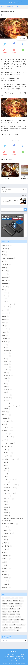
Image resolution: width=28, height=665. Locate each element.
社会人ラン (6, 555)
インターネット (7, 430)
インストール (5, 624)
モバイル (4, 630)
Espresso (7, 364)
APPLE (6, 293)
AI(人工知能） (6, 245)
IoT (4, 261)
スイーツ (5, 449)
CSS (6, 358)
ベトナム (5, 527)
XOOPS (10, 619)
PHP (6, 383)
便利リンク (14, 660)
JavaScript (6, 264)
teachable (5, 329)
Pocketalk (6, 313)
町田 (4, 552)
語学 (4, 571)
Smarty (18, 614)
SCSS (6, 386)
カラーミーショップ (8, 443)
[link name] (12, 225)
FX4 (4, 255)
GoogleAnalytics (18, 603)
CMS (13, 598)
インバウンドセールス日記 (11, 484)
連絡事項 (7, 512)
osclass (5, 286)
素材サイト (6, 558)
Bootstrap (8, 598)
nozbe (14, 611)
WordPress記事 (19, 656)
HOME (14, 651)
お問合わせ (14, 658)
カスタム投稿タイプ (21, 624)
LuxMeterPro (5, 608)
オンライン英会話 (8, 436)
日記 (6, 501)
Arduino (5, 248)
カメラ (5, 440)
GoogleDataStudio (8, 258)
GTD (6, 473)
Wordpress (4, 619)
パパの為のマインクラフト (10, 459)
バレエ (6, 490)
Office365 (5, 283)
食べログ (5, 581)
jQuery (6, 372)
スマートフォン (7, 452)
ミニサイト (6, 530)
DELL (3, 600)
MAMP (18, 608)
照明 (6, 510)
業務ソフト (7, 307)
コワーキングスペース (10, 487)
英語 (4, 565)
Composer (7, 355)
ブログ (5, 462)
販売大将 (5, 574)
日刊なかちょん (8, 498)
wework (5, 411)
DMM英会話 (9, 600)
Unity (4, 335)
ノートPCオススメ (9, 304)
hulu (5, 476)
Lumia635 (6, 277)
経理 (4, 562)
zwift (4, 424)
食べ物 (10, 159)
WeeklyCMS (7, 389)
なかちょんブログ (14, 2)
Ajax (5, 344)
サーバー (7, 403)
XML (6, 392)
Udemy (5, 332)
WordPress (6, 415)
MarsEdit (5, 280)
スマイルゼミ (6, 456)
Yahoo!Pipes (7, 397)
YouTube (5, 418)
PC (4, 290)
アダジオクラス (15, 622)
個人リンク (21, 658)
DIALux (6, 471)
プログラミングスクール (9, 523)
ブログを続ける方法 (9, 493)
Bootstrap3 (7, 350)
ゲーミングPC (7, 446)
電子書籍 (7, 515)
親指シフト (6, 568)
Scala (4, 322)
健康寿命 (5, 536)
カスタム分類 (12, 624)
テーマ (11, 627)
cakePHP (7, 353)
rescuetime (12, 614)
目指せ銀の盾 (8, 421)
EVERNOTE (4, 603)
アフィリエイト (7, 427)
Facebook (7, 367)
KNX (4, 267)
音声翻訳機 (6, 577)
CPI (16, 598)
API (5, 347)
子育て (5, 539)
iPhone (6, 295)
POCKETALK (5, 614)
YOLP (6, 400)
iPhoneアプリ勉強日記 (10, 479)
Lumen (5, 274)
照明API (5, 549)
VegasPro (6, 338)
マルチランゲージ (17, 627)
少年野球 (5, 543)
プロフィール (7, 658)
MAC (6, 301)
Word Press (18, 616)
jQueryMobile (18, 606)
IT (5, 298)
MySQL (6, 378)
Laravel (5, 270)
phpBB (5, 309)
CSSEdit (21, 598)
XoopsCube (7, 394)
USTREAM (4, 616)
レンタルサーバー (8, 533)
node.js (6, 381)
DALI (4, 251)
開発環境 (7, 408)
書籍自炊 (7, 507)
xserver (22, 619)
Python (5, 316)
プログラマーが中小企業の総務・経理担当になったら (13, 519)
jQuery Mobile (8, 375)
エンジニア (6, 433)
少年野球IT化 (6, 546)
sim (4, 325)
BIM (5, 465)
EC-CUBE (7, 361)
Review (5, 319)
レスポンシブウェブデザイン (12, 406)
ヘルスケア (7, 496)
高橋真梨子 (6, 587)
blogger (6, 468)
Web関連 (5, 341)
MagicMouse (12, 608)
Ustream (7, 482)
